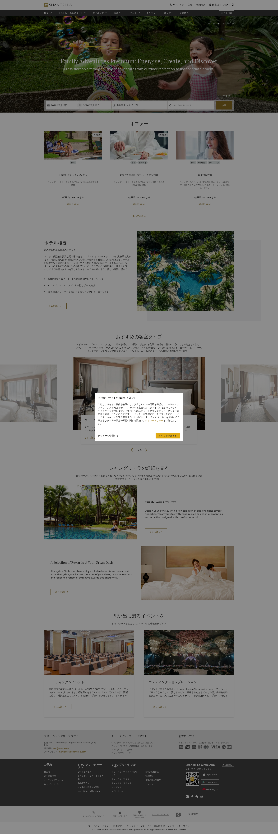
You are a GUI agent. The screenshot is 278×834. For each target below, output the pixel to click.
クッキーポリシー (154, 420)
